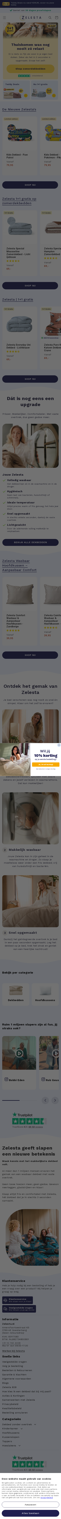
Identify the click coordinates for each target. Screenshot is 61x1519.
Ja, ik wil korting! (45, 764)
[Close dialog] (59, 745)
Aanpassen (30, 1504)
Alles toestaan (30, 1513)
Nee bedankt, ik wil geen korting (45, 768)
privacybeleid (47, 1498)
